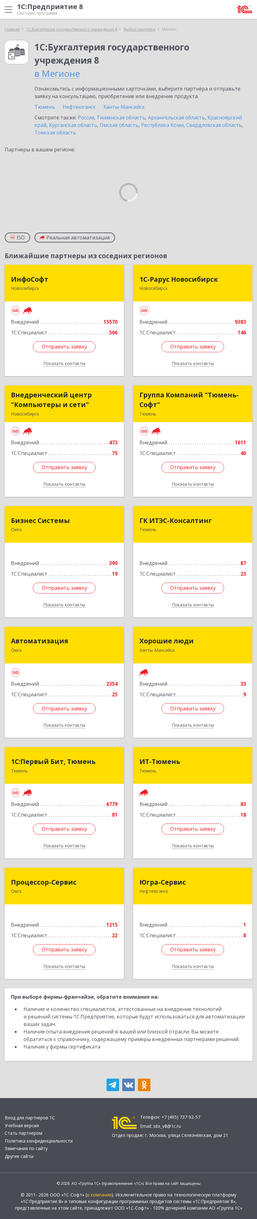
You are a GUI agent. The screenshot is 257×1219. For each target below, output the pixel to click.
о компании (99, 1195)
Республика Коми (162, 125)
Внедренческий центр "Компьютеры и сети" (51, 399)
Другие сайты (19, 1156)
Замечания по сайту (26, 1148)
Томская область (55, 132)
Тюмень (44, 106)
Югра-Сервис (162, 882)
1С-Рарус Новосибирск (178, 279)
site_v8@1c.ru (167, 1126)
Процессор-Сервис (43, 882)
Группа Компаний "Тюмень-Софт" (189, 399)
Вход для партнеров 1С (30, 1118)
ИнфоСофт (29, 279)
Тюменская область (121, 117)
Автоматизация (39, 640)
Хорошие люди (166, 640)
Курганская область (73, 125)
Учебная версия (22, 1125)
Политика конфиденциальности (39, 1141)
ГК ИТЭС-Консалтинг (175, 520)
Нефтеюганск (79, 106)
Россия (86, 117)
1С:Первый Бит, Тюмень (53, 761)
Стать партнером (23, 1133)
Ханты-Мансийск (124, 106)
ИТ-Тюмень (159, 761)
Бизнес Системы (40, 520)
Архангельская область (176, 117)
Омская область (119, 125)
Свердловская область (214, 125)
